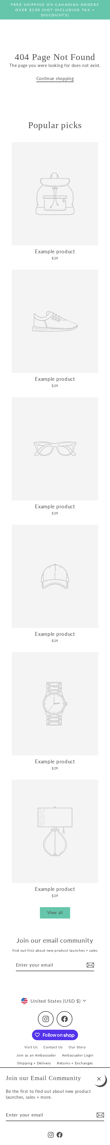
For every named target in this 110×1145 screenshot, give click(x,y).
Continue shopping (55, 78)
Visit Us (31, 1047)
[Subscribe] (99, 1115)
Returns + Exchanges (75, 1063)
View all (54, 912)
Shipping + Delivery (34, 1063)
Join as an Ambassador (36, 1055)
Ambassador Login (78, 1055)
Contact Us (53, 1047)
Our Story (77, 1047)
